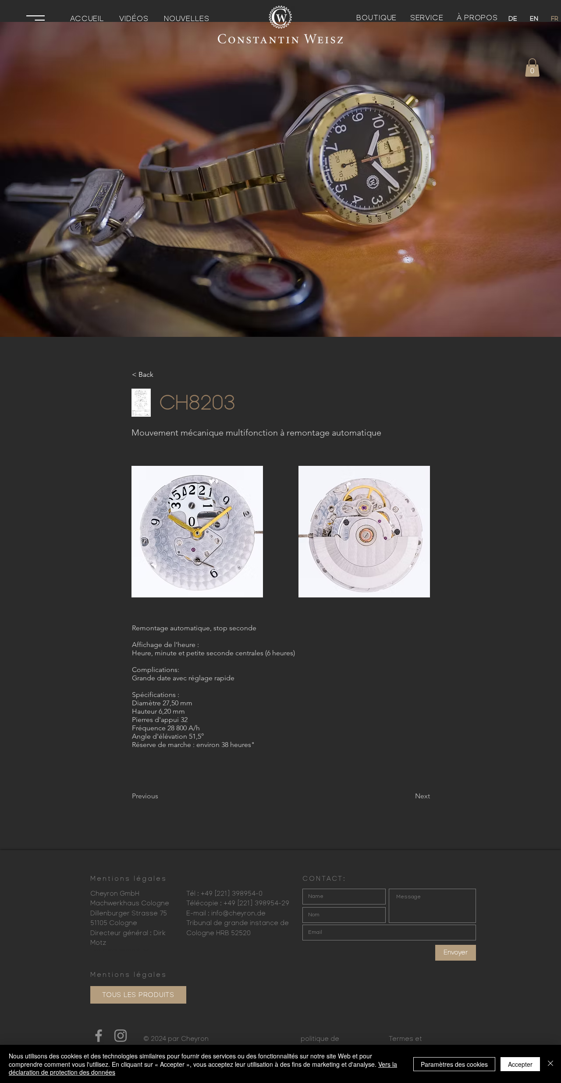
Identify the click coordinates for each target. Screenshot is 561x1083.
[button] (35, 18)
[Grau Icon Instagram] (120, 1035)
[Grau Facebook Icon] (98, 1035)
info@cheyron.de (238, 913)
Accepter (520, 1064)
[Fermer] (550, 1064)
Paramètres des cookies (454, 1064)
